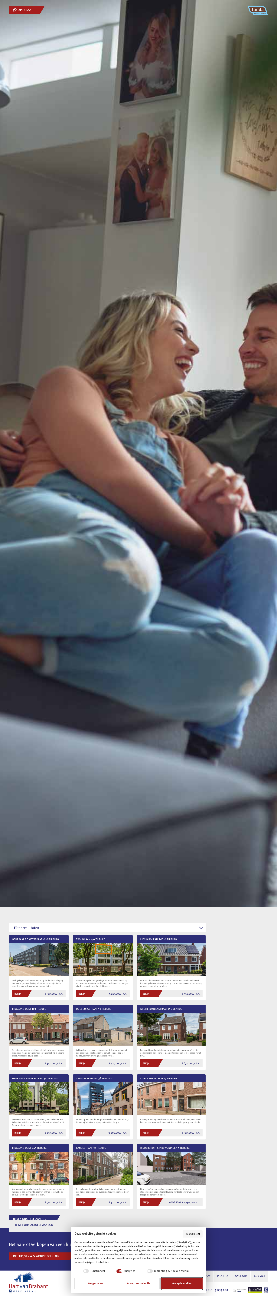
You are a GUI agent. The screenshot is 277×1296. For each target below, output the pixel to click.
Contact (259, 1276)
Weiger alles (95, 1283)
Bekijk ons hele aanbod (29, 1219)
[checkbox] (89, 1271)
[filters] (107, 928)
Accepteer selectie (138, 1283)
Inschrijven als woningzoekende (36, 1256)
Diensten (223, 1276)
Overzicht (194, 1234)
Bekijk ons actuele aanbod (34, 1225)
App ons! (24, 10)
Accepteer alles (182, 1283)
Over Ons (241, 1276)
